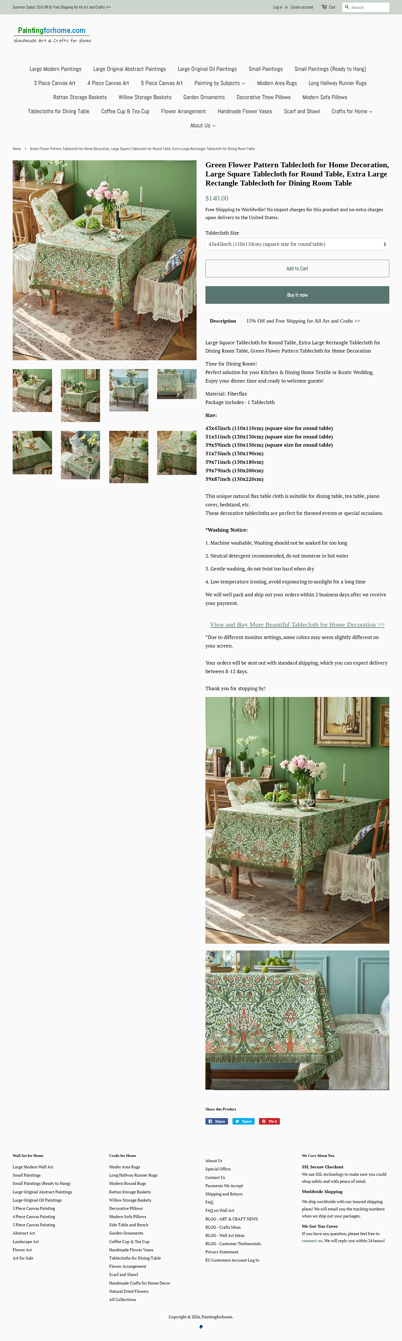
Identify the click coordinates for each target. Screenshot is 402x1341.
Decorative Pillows (126, 1208)
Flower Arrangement (183, 111)
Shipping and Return (223, 1194)
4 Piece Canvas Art (108, 83)
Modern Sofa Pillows (325, 97)
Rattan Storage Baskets (80, 97)
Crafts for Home (350, 111)
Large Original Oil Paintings (207, 69)
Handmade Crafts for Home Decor (139, 1283)
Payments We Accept (224, 1185)
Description (223, 321)
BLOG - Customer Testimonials (233, 1243)
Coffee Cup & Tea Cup (125, 111)
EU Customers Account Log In (232, 1260)
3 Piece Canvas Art (55, 83)
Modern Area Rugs (277, 83)
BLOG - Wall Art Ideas (225, 1235)
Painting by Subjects (218, 83)
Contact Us (215, 1177)
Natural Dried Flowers (129, 1291)
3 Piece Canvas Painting (34, 1208)
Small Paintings (266, 69)
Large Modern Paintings (56, 69)
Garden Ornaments (204, 97)
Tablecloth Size (222, 232)
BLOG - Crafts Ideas (223, 1227)
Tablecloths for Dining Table (58, 111)
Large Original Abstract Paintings (129, 69)
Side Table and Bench (128, 1224)
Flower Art (22, 1249)
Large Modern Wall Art (33, 1167)
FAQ (209, 1202)
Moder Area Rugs (124, 1167)
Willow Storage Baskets (145, 97)
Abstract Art (24, 1233)
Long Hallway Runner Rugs (338, 83)
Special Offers (218, 1169)
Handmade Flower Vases (245, 111)
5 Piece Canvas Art (162, 83)
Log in (277, 7)
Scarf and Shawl (302, 111)
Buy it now (297, 294)
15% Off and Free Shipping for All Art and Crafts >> (303, 321)
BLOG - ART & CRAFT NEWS (231, 1219)
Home (17, 148)
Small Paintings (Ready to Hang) (330, 69)
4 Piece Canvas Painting (34, 1216)
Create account (301, 7)
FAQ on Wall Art (219, 1210)
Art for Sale (23, 1258)
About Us (201, 125)
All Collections (122, 1299)
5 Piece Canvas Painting (34, 1224)
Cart (332, 7)
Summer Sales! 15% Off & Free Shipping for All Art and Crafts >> (62, 7)
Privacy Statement (221, 1252)
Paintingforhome (217, 1317)
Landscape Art (26, 1241)
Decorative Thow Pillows (264, 97)
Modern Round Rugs (127, 1183)
